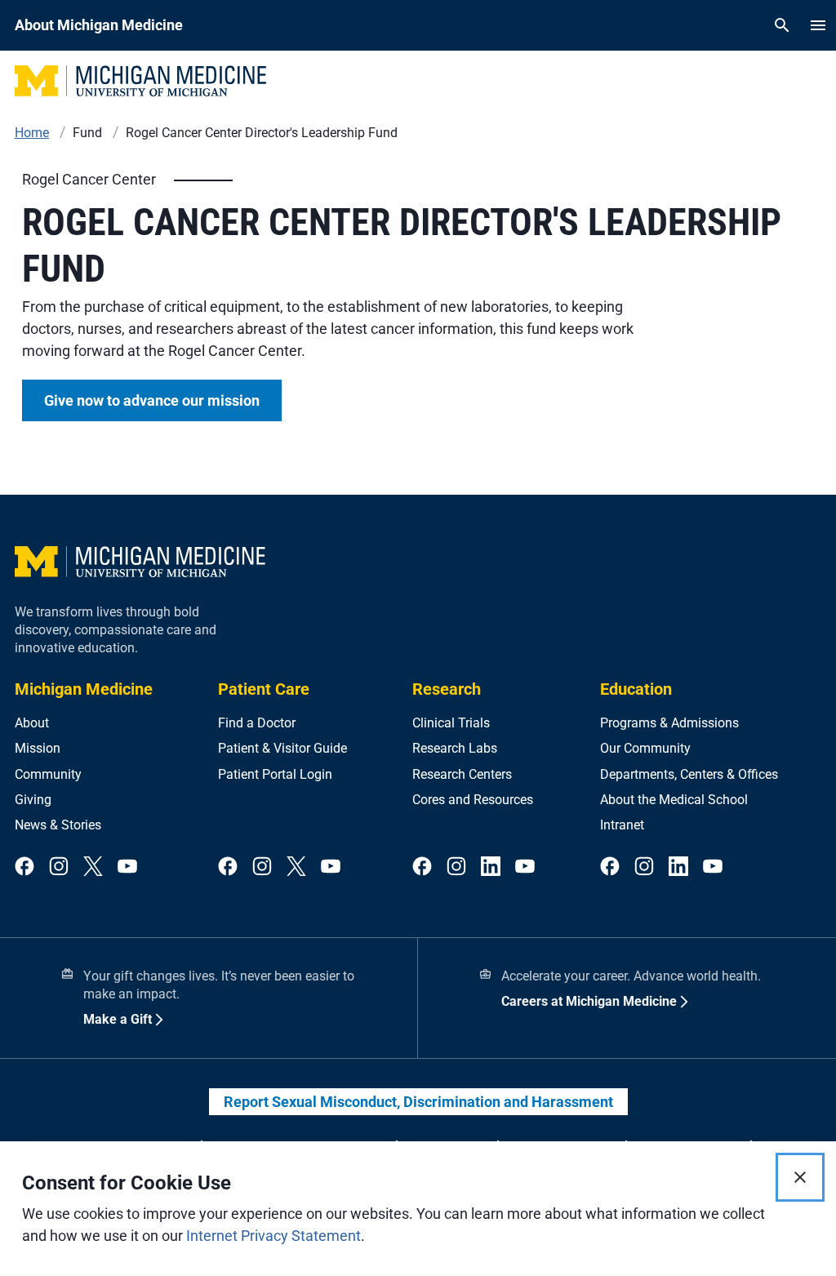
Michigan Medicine (84, 689)
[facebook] (24, 867)
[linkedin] (490, 867)
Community (48, 774)
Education (636, 689)
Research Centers (462, 774)
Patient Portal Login (275, 774)
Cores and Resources (472, 799)
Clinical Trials (451, 723)
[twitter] (93, 867)
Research (446, 689)
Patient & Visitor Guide (282, 748)
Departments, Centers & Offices (689, 774)
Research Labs (454, 748)
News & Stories (58, 825)
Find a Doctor (257, 723)
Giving (33, 799)
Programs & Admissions (669, 723)
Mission (37, 748)
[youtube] (127, 867)
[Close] (800, 1177)
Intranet (622, 825)
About (32, 723)
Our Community (645, 748)
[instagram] (59, 867)
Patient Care (263, 689)
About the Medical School (674, 799)
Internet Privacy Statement (273, 1235)
